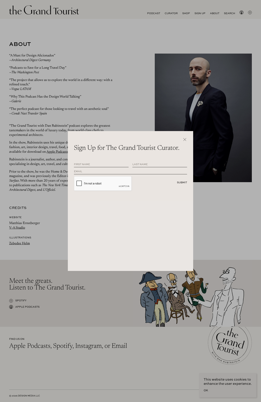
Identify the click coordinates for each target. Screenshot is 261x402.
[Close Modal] (184, 139)
